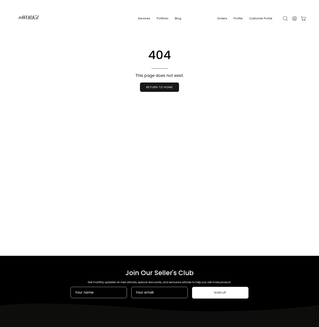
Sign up (220, 292)
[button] (285, 18)
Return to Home (159, 87)
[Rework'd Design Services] (28, 18)
